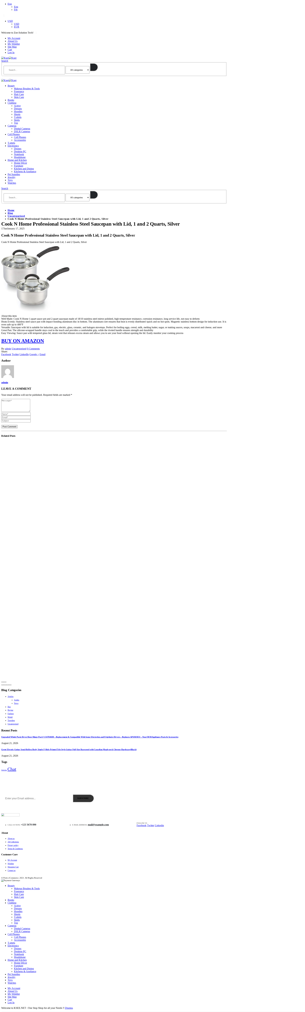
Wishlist (11, 864)
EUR (16, 26)
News (16, 703)
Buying (10, 710)
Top (16, 123)
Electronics (13, 145)
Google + (34, 354)
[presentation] (2, 682)
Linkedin (159, 825)
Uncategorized (19, 348)
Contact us (12, 870)
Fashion (11, 714)
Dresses (18, 108)
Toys (10, 180)
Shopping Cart (13, 867)
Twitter (15, 354)
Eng (10, 4)
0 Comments (33, 348)
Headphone (20, 157)
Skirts (17, 120)
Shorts (17, 114)
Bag (9, 707)
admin (8, 348)
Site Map (12, 46)
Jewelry (11, 177)
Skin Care (19, 97)
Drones (17, 148)
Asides (16, 700)
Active (17, 105)
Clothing (12, 103)
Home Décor (20, 163)
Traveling (11, 720)
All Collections (13, 842)
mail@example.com (98, 824)
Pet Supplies (14, 174)
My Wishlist (14, 44)
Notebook (19, 154)
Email (42, 354)
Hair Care (19, 94)
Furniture (18, 165)
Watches (12, 183)
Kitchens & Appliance (25, 171)
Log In (11, 52)
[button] (2, 684)
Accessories (20, 140)
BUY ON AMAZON (22, 341)
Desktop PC (20, 151)
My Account (14, 38)
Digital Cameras (22, 128)
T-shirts (17, 117)
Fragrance (19, 91)
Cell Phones (14, 134)
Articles (11, 696)
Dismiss (69, 1008)
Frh (15, 9)
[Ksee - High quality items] (9, 58)
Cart (10, 49)
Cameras (12, 125)
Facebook (6, 354)
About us (11, 838)
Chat (11, 769)
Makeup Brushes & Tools (27, 88)
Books (11, 100)
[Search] (94, 67)
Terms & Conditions (15, 849)
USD (10, 21)
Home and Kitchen (17, 160)
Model (10, 717)
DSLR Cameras (22, 131)
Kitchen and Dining (24, 168)
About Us (12, 41)
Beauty (11, 85)
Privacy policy (13, 845)
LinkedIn (24, 354)
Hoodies (18, 111)
